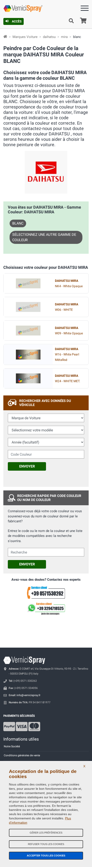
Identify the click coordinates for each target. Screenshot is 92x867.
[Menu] (85, 9)
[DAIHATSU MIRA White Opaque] (28, 283)
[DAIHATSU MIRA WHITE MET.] (28, 378)
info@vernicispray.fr (28, 695)
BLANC (17, 223)
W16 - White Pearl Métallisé (67, 354)
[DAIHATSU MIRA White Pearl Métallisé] (28, 354)
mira (64, 37)
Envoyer (27, 466)
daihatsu (49, 37)
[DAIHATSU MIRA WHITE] (28, 307)
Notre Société (12, 746)
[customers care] (46, 592)
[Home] (5, 37)
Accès (17, 21)
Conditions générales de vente (22, 755)
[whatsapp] (46, 608)
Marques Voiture (25, 37)
